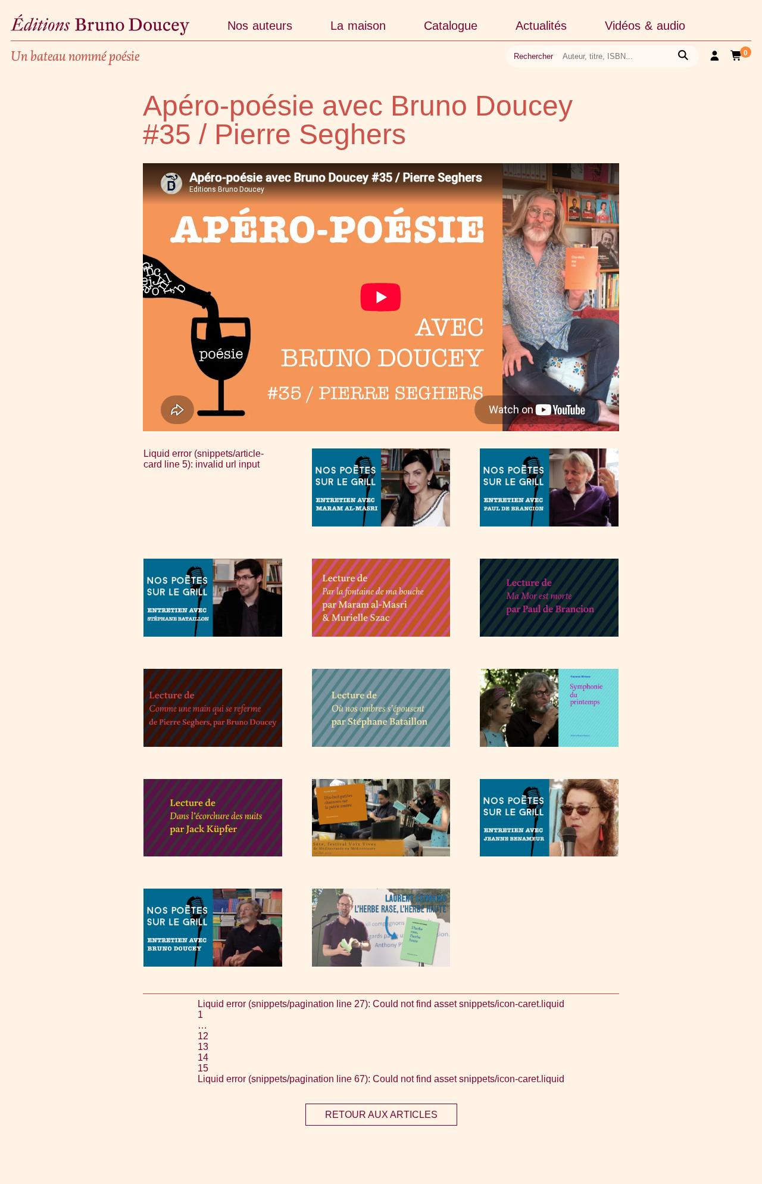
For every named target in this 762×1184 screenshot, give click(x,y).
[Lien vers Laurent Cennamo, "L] (381, 963)
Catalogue (450, 25)
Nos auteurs (259, 25)
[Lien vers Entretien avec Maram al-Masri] (381, 523)
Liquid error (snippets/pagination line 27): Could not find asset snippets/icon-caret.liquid (381, 1004)
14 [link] (203, 1057)
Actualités (541, 25)
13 (203, 1047)
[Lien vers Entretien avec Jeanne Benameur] (549, 853)
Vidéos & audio (645, 25)
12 (203, 1036)
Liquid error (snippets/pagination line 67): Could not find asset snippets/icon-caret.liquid (381, 1079)
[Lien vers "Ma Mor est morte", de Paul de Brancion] (549, 633)
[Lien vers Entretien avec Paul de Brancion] (549, 523)
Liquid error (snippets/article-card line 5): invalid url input (203, 458)
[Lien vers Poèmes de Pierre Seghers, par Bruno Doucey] (212, 744)
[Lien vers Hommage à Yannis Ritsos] (549, 744)
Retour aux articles (381, 1115)
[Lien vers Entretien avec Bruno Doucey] (212, 963)
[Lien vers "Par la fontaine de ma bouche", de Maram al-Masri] (381, 633)
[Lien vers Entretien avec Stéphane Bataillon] (212, 633)
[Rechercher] (683, 56)
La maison (358, 25)
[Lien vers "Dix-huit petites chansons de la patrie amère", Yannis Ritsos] (381, 853)
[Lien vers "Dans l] (212, 853)
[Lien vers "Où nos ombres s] (381, 744)
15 (203, 1068)
